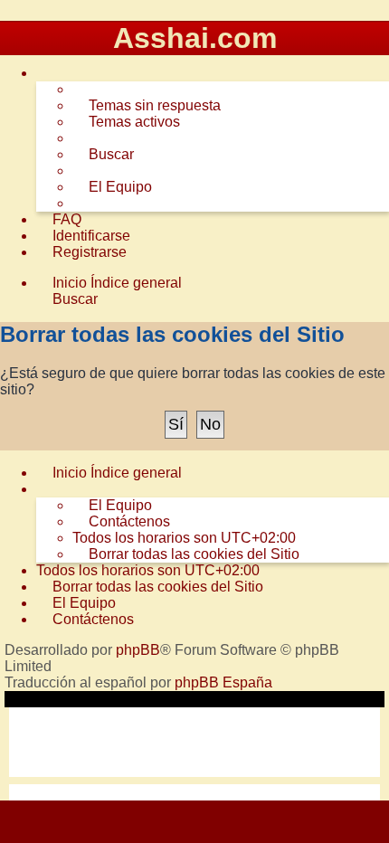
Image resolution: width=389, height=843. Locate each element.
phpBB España (223, 682)
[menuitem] (146, 106)
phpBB (138, 650)
